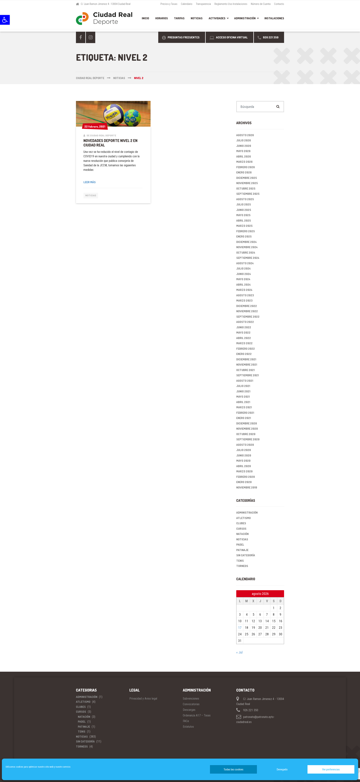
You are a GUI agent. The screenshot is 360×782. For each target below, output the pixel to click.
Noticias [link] (196, 18)
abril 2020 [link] (243, 466)
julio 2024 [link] (243, 268)
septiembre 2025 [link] (248, 194)
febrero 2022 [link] (245, 348)
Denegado (282, 769)
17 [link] (240, 628)
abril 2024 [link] (243, 284)
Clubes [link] (241, 523)
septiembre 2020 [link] (248, 439)
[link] (5, 20)
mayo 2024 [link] (243, 279)
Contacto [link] (279, 3)
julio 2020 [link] (243, 450)
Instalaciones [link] (274, 18)
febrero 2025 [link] (245, 231)
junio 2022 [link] (243, 327)
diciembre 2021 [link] (246, 359)
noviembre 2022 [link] (247, 311)
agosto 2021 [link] (244, 380)
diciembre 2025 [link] (246, 178)
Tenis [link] (240, 560)
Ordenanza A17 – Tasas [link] (197, 715)
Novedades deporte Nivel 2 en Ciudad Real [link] (110, 142)
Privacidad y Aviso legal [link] (143, 698)
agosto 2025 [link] (245, 199)
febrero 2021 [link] (245, 413)
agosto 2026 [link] (245, 135)
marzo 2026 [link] (244, 162)
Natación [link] (242, 534)
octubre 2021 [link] (245, 370)
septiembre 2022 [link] (248, 316)
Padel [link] (240, 544)
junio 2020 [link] (243, 455)
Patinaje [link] (242, 550)
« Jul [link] (239, 652)
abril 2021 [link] (243, 402)
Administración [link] (245, 18)
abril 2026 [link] (243, 156)
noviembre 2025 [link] (247, 183)
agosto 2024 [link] (245, 263)
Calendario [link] (186, 3)
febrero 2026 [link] (245, 167)
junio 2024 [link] (243, 274)
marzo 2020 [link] (244, 471)
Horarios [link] (161, 18)
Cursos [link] (241, 528)
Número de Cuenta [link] (261, 3)
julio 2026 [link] (243, 140)
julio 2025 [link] (243, 204)
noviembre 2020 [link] (247, 428)
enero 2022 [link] (244, 354)
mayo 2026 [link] (243, 151)
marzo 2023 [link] (244, 300)
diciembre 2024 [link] (246, 242)
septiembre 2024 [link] (247, 258)
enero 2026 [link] (244, 172)
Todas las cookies (233, 769)
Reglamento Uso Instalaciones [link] (230, 3)
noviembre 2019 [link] (246, 487)
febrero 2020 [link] (245, 477)
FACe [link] (186, 721)
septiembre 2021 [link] (247, 375)
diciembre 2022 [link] (246, 306)
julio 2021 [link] (243, 386)
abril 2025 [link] (243, 220)
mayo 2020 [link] (243, 460)
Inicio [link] (145, 18)
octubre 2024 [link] (245, 252)
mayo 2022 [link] (243, 332)
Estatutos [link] (188, 726)
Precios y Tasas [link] (168, 3)
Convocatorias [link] (191, 704)
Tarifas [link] (179, 18)
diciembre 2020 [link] (246, 423)
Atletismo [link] (243, 518)
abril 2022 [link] (243, 338)
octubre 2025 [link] (245, 188)
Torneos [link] (242, 566)
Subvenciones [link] (191, 698)
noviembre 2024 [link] (247, 247)
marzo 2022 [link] (244, 343)
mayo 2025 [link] (243, 215)
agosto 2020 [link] (245, 445)
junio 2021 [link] (243, 391)
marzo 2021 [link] (244, 407)
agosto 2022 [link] (245, 322)
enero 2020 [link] (244, 482)
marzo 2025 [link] (244, 226)
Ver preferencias (331, 769)
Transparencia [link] (203, 3)
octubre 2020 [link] (245, 434)
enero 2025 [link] (244, 236)
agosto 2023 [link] (245, 295)
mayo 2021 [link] (243, 396)
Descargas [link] (189, 710)
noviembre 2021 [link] (246, 364)
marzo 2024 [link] (244, 290)
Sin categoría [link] (245, 555)
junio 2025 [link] (243, 210)
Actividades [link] (217, 18)
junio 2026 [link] (243, 146)
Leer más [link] (89, 182)
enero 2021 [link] (243, 418)
